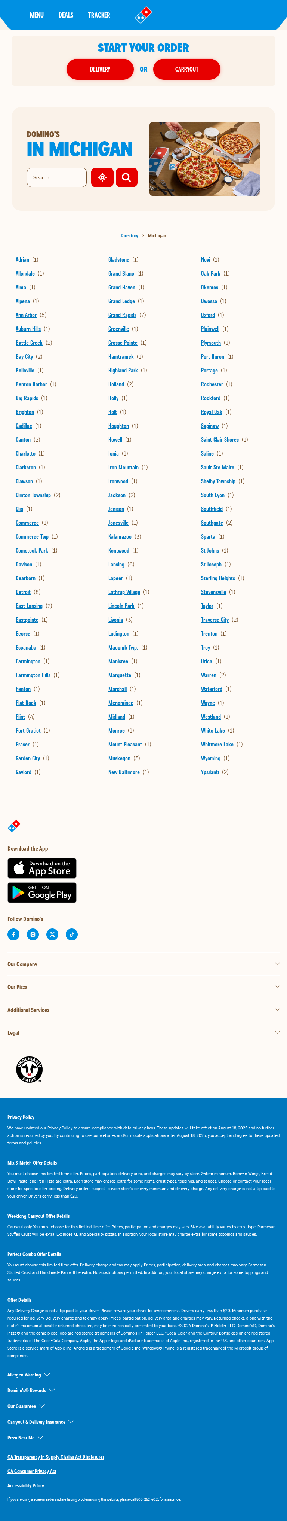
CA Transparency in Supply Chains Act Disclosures (55, 1457)
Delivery (100, 69)
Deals (66, 14)
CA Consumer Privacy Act (31, 1471)
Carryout (186, 69)
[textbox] (143, 1499)
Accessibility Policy (25, 1485)
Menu (37, 14)
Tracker (99, 14)
